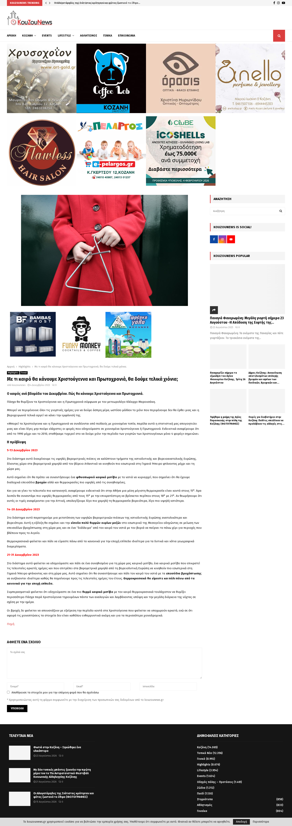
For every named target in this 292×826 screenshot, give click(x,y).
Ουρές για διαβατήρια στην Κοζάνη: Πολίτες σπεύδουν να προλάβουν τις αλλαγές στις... (266, 420)
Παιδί (200, 793)
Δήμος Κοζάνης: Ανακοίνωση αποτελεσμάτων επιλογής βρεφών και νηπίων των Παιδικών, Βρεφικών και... (265, 377)
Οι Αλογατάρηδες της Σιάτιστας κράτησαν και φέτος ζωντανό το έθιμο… (96, 2)
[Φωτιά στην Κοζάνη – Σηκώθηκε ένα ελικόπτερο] (19, 753)
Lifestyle (64, 35)
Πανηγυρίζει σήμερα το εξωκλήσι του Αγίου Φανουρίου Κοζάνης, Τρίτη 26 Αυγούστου (228, 377)
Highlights (13, 373)
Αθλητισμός (88, 35)
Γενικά (107, 35)
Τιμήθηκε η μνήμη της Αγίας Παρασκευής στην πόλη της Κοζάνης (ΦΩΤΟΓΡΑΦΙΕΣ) (226, 420)
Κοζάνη (27, 35)
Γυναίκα (202, 811)
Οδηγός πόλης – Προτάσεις (215, 782)
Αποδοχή (241, 821)
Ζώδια (201, 787)
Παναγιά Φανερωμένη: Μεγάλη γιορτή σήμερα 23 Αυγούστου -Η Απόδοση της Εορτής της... (247, 320)
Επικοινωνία (126, 35)
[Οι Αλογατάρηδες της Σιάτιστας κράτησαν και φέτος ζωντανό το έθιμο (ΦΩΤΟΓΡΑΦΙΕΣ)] (19, 799)
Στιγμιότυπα (205, 799)
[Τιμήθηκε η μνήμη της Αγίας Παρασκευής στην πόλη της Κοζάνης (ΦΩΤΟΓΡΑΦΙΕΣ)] (228, 401)
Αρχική (11, 35)
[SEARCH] (281, 211)
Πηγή (10, 624)
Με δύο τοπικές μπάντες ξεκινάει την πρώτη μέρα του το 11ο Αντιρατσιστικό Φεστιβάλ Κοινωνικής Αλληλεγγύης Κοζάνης (62, 773)
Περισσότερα (261, 821)
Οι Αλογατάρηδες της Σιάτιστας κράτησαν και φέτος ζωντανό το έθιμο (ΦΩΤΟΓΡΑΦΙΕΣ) (63, 795)
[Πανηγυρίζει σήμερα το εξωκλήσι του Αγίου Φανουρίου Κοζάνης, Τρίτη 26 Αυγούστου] (228, 356)
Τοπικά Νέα (204, 753)
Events (47, 35)
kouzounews (19, 385)
